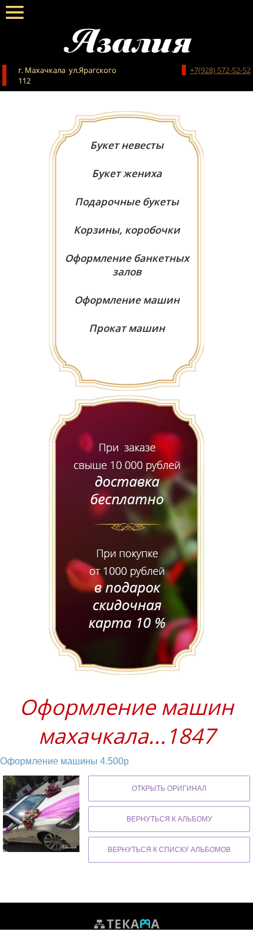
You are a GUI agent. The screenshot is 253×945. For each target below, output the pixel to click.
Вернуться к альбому (169, 819)
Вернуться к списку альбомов (169, 850)
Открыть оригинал (169, 788)
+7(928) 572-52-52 (220, 70)
